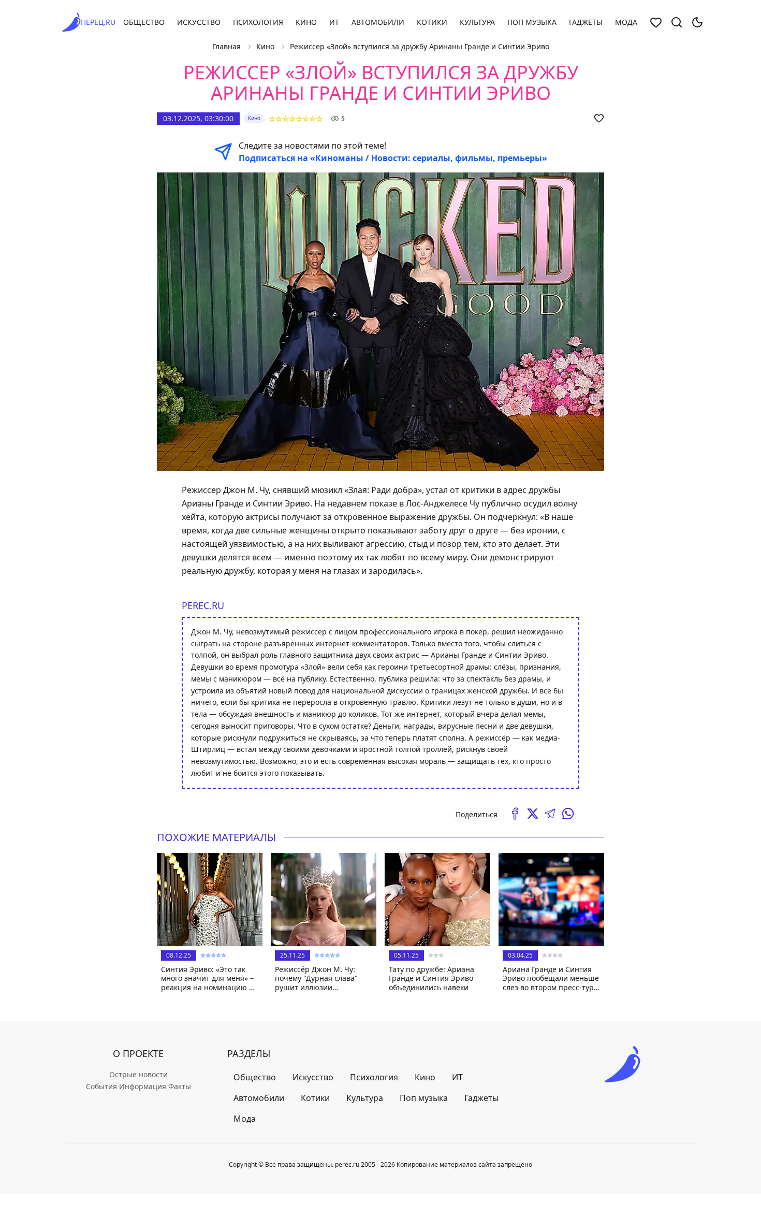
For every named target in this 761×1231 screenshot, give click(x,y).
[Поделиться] (515, 813)
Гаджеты (586, 22)
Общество (144, 22)
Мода (626, 22)
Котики (432, 22)
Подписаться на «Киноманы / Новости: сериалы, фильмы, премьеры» (393, 158)
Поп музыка (532, 22)
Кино (306, 22)
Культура (477, 22)
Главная (226, 46)
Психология (258, 22)
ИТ (334, 22)
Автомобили (378, 22)
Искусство (199, 22)
